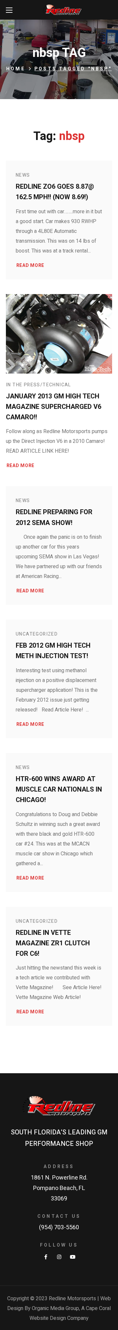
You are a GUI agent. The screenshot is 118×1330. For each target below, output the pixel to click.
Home (15, 68)
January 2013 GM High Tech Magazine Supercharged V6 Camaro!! (53, 407)
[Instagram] (59, 1257)
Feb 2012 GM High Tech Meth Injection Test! (53, 651)
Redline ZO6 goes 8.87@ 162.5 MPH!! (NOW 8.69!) (55, 192)
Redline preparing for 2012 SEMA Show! (54, 517)
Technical (57, 384)
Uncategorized (37, 634)
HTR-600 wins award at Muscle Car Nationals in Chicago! (59, 789)
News (23, 175)
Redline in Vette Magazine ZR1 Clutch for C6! (53, 943)
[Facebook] (45, 1257)
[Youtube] (72, 1257)
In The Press (23, 384)
